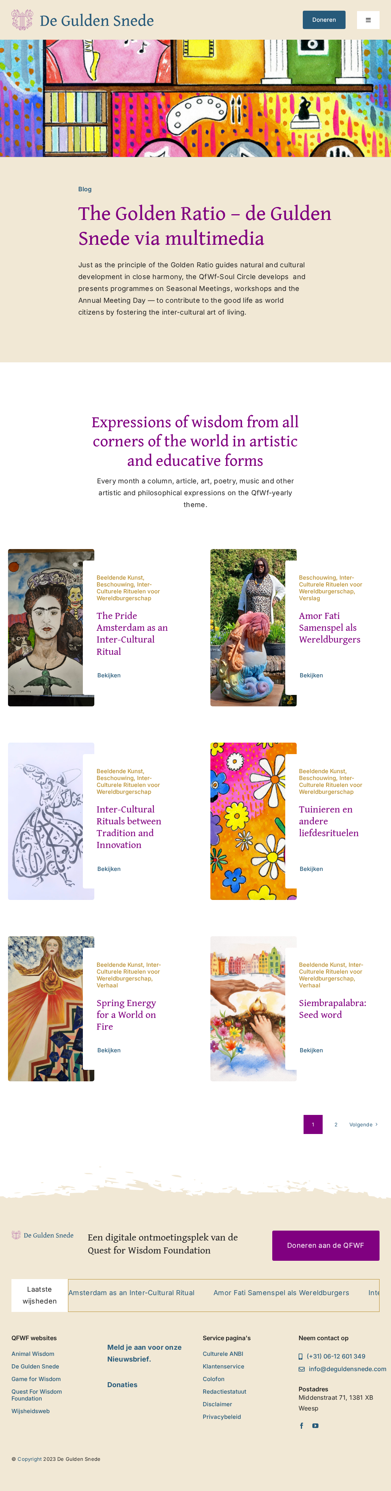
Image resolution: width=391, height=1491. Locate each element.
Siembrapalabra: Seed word (332, 1008)
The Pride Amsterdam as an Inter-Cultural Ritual (132, 633)
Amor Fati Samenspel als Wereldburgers (329, 627)
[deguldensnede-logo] (82, 13)
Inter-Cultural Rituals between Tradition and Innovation (129, 826)
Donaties (122, 1385)
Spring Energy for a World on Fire (126, 1014)
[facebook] (302, 1426)
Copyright (30, 1459)
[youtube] (315, 1426)
